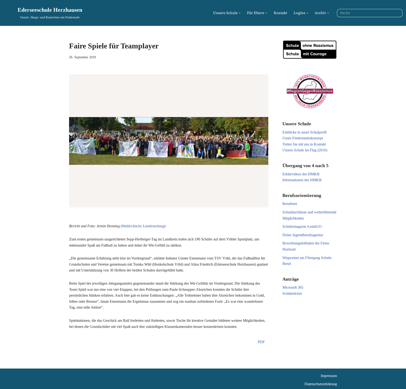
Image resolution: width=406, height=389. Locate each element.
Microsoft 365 (292, 287)
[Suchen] (397, 13)
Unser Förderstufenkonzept (302, 138)
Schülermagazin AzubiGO (302, 226)
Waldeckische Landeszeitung (143, 226)
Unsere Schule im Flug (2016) (304, 150)
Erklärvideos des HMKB (301, 174)
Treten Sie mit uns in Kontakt (304, 144)
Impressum (329, 376)
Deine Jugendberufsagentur (302, 235)
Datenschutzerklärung (320, 384)
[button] (239, 13)
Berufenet (289, 204)
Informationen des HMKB (302, 180)
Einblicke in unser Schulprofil (304, 132)
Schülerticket (292, 293)
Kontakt (280, 13)
